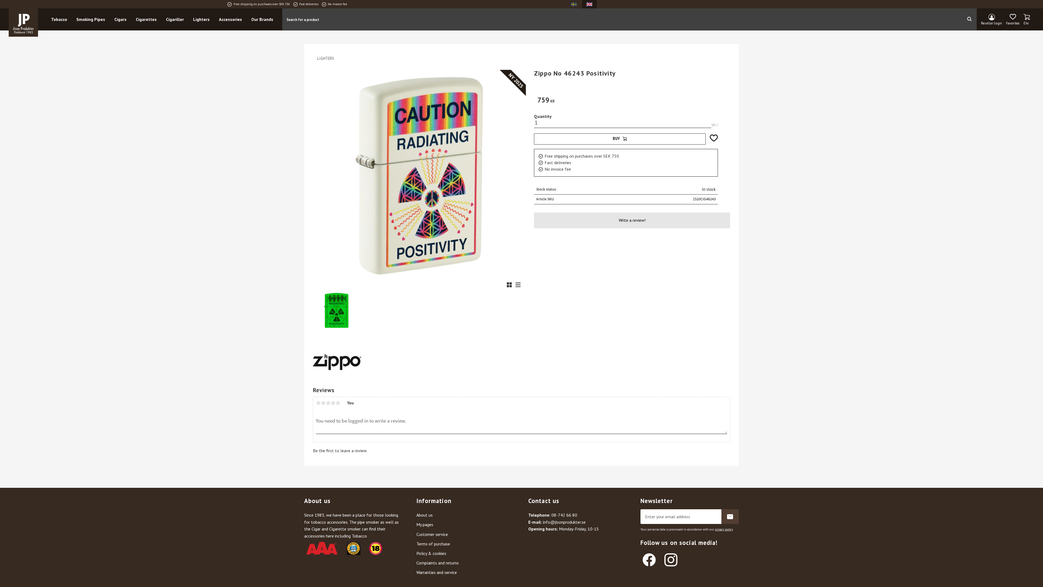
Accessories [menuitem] (230, 19)
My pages (424, 524)
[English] (589, 4)
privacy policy (724, 529)
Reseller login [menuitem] (991, 23)
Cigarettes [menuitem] (146, 19)
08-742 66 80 (564, 515)
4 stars (333, 403)
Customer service (432, 534)
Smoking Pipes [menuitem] (90, 19)
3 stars (328, 403)
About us (424, 515)
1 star (318, 403)
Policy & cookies (431, 553)
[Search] (969, 19)
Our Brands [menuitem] (262, 19)
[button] (1012, 19)
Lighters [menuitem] (201, 19)
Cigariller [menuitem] (175, 19)
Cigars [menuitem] (120, 19)
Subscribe (730, 516)
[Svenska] (574, 4)
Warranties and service (436, 572)
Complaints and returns (437, 563)
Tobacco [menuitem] (59, 19)
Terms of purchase (433, 544)
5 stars (337, 403)
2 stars (323, 403)
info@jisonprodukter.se (564, 522)
